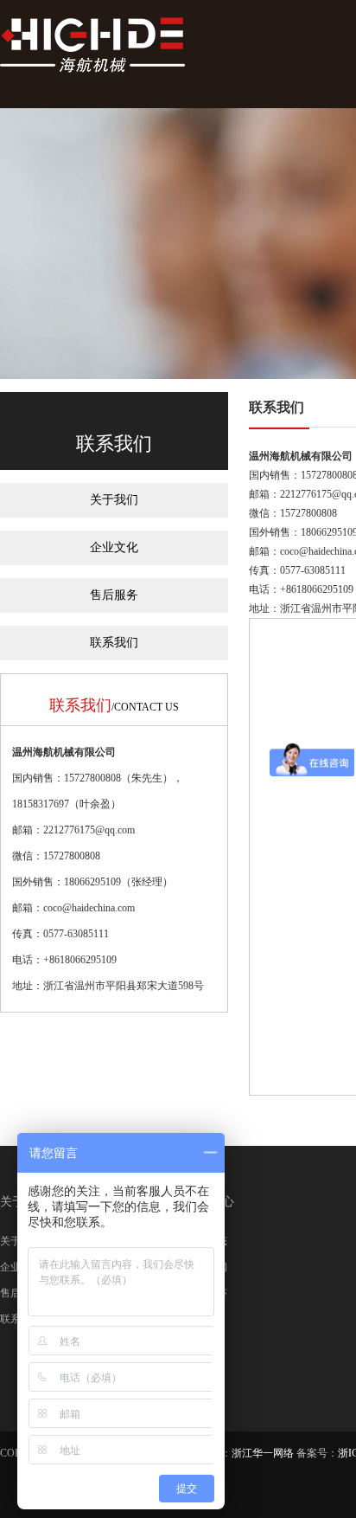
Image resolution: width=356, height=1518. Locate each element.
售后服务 (114, 595)
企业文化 (114, 547)
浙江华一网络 (263, 1453)
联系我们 (114, 642)
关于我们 (114, 499)
